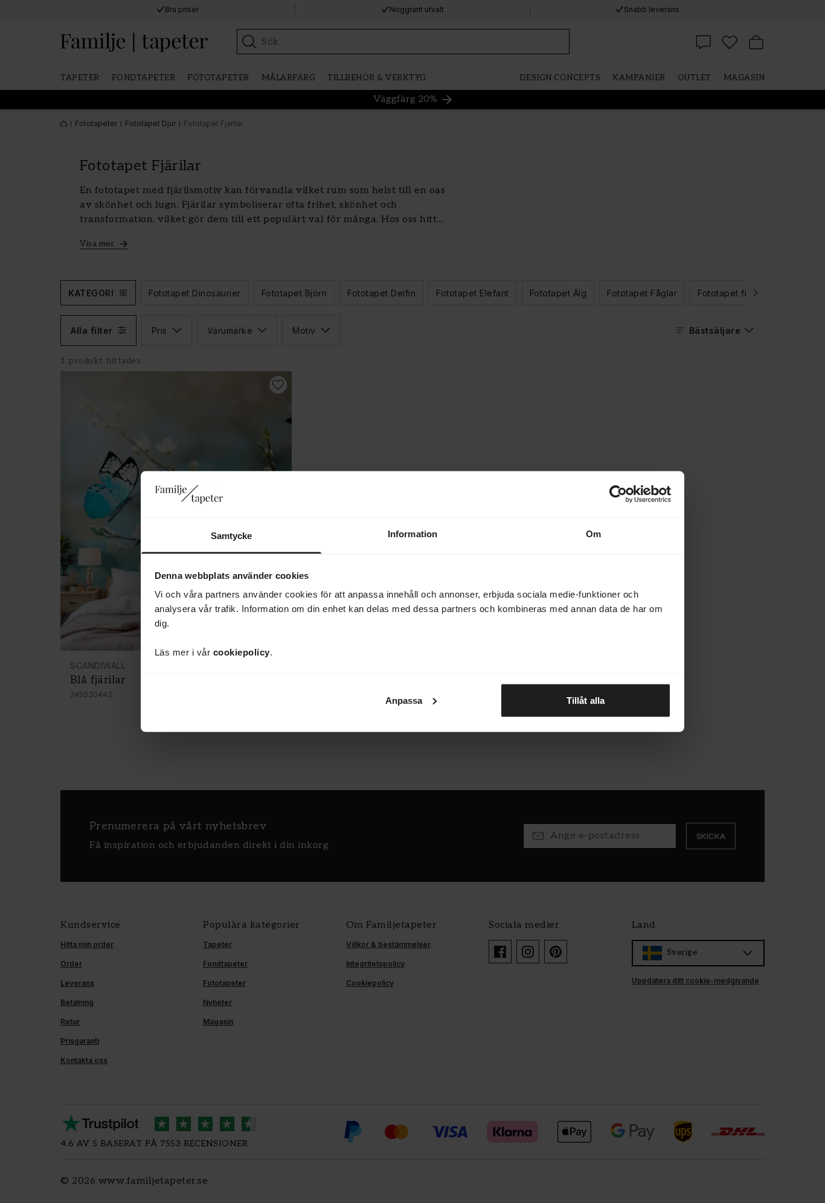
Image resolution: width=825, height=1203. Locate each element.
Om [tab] (593, 534)
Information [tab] (412, 534)
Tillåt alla (586, 700)
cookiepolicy (241, 652)
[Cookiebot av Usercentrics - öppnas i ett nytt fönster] (618, 494)
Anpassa (404, 700)
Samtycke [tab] (231, 536)
